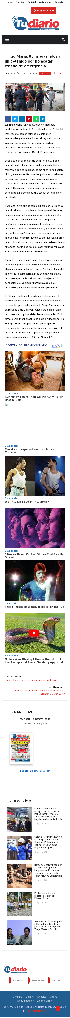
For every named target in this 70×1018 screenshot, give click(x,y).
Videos (53, 997)
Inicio (10, 2)
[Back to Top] (58, 1009)
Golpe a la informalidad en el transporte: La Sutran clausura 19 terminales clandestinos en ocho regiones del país (48, 842)
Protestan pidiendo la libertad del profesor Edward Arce (45, 895)
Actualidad (45, 2)
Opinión (30, 997)
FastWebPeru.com (37, 1011)
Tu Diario (10, 73)
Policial (32, 2)
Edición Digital (45, 1000)
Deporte (59, 2)
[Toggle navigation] (6, 39)
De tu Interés (24, 1000)
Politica (20, 2)
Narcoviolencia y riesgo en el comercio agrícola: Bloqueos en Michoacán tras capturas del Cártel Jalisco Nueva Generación (48, 870)
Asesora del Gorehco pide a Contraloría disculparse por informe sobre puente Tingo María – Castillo (48, 925)
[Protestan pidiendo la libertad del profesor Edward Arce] (19, 904)
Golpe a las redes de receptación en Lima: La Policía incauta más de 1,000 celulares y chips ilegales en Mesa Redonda (48, 814)
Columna (17, 997)
